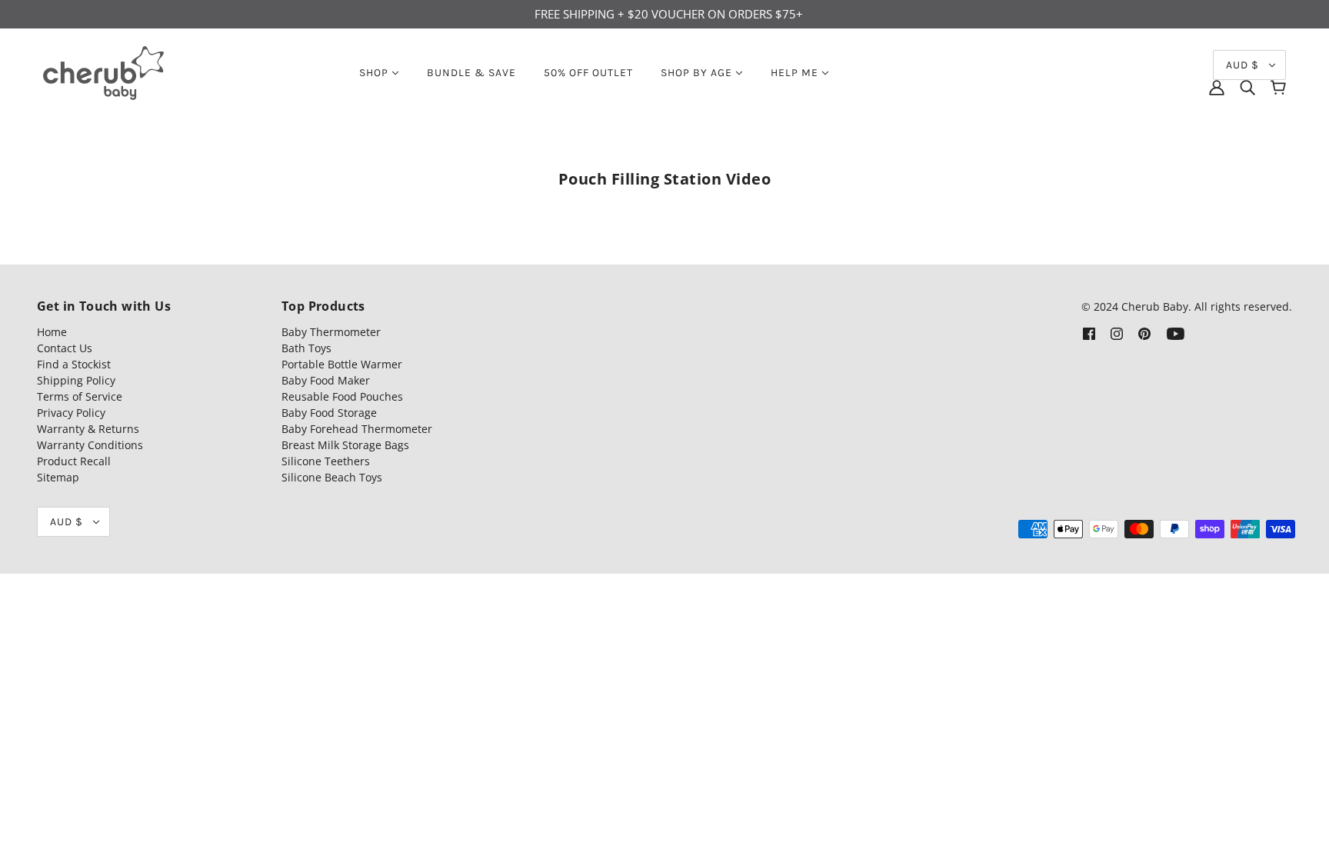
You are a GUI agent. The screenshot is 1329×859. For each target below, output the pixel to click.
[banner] (103, 71)
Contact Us (64, 348)
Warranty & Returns (88, 428)
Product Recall (74, 461)
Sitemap (58, 477)
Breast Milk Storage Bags (345, 445)
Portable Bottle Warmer (341, 364)
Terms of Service (79, 396)
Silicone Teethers (325, 461)
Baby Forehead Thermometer (356, 428)
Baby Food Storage (329, 412)
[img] (1247, 87)
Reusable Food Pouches (342, 396)
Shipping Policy (76, 380)
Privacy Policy (71, 412)
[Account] (1216, 87)
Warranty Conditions (90, 445)
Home (52, 332)
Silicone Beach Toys (331, 477)
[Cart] (1278, 87)
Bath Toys (306, 348)
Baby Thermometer (331, 332)
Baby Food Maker (325, 380)
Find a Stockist (74, 364)
